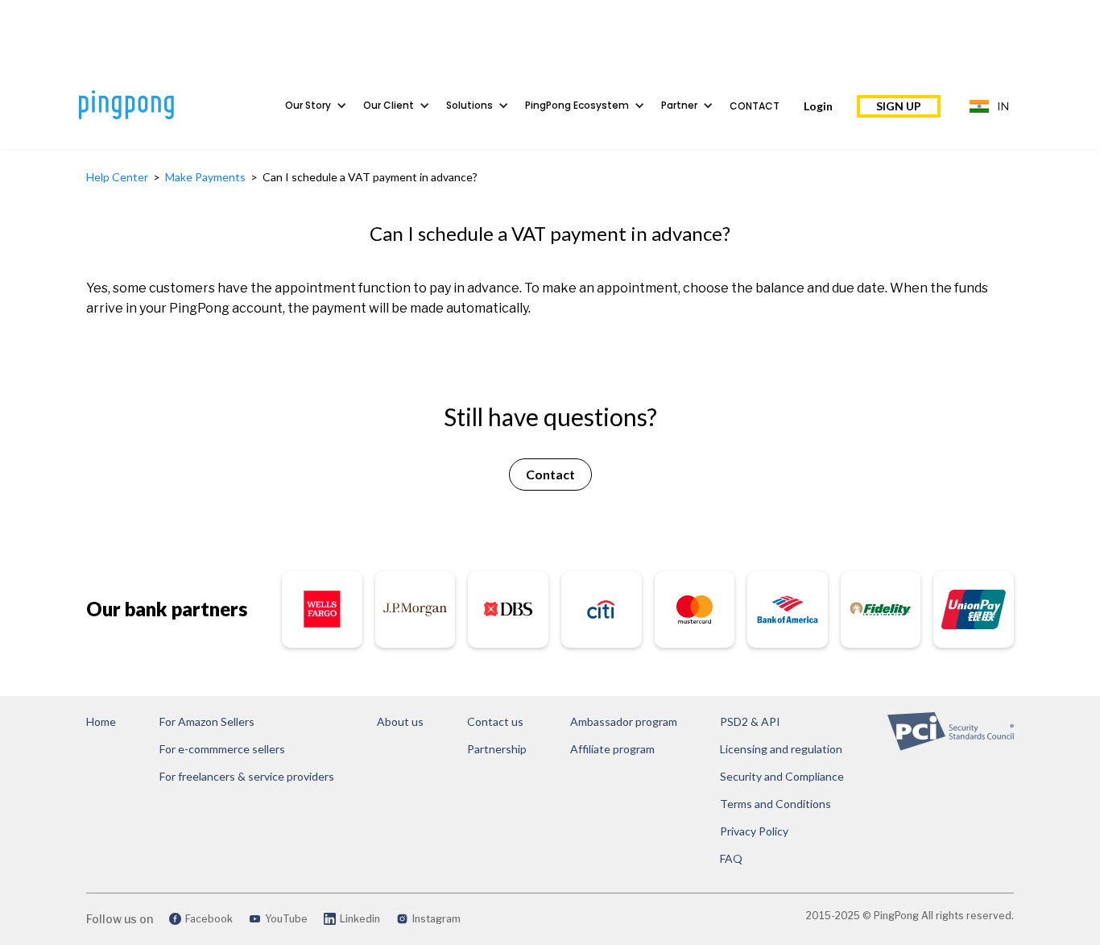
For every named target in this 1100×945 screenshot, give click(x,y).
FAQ (731, 858)
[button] (324, 106)
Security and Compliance (782, 776)
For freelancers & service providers (246, 776)
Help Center (118, 177)
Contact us (495, 721)
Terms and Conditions (775, 803)
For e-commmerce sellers (222, 749)
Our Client (388, 105)
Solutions (469, 105)
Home (101, 721)
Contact (755, 106)
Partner (679, 105)
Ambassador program (623, 721)
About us (400, 721)
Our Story (308, 105)
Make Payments (205, 177)
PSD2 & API (750, 721)
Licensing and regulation (781, 749)
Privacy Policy (754, 831)
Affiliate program (612, 749)
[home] (158, 104)
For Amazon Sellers (206, 721)
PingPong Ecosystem (577, 105)
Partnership (497, 749)
